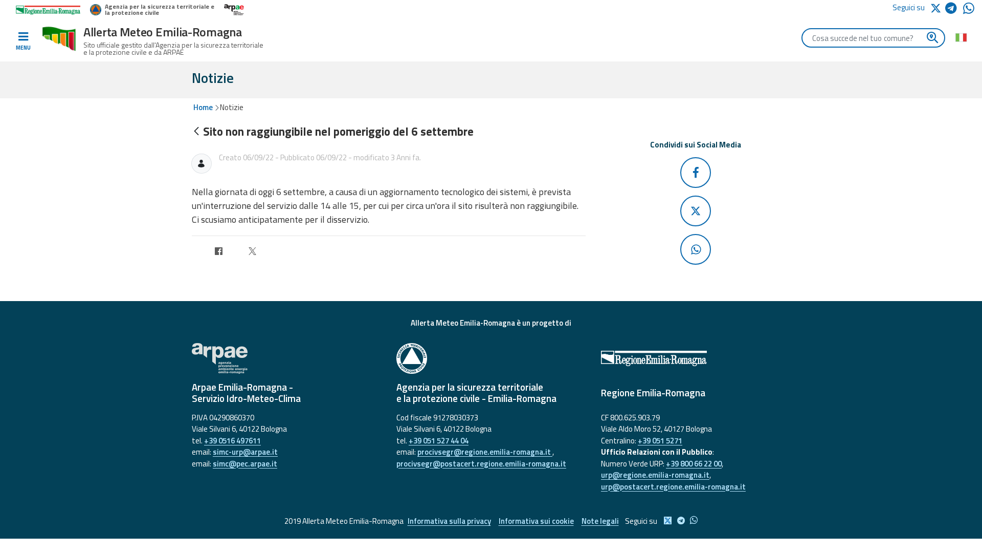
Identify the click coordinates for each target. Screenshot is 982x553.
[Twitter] (252, 253)
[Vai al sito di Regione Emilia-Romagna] (695, 358)
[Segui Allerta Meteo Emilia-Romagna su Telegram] (954, 10)
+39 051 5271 (660, 440)
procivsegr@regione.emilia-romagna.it (484, 452)
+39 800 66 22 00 (694, 464)
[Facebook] (218, 253)
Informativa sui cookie (536, 521)
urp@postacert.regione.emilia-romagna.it (673, 487)
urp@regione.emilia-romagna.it (655, 475)
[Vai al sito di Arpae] (286, 358)
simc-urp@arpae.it (245, 452)
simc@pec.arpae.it (245, 464)
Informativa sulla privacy (449, 521)
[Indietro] (196, 132)
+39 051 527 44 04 (438, 440)
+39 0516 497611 (232, 440)
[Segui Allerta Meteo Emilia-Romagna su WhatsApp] (968, 11)
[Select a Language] (960, 37)
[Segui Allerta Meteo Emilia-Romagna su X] (937, 7)
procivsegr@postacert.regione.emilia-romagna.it (481, 464)
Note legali (600, 521)
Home (203, 107)
